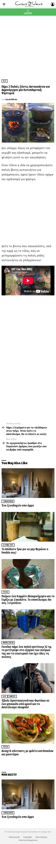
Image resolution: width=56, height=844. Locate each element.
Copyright (27, 837)
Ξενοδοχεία (8, 501)
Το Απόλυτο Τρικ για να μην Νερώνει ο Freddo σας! (25, 550)
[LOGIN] (52, 4)
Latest (28, 13)
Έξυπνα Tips (8, 545)
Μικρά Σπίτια (8, 643)
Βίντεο (12, 696)
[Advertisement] (28, 45)
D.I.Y (4, 696)
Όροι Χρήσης (41, 837)
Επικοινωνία (14, 837)
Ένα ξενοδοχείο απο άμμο (18, 505)
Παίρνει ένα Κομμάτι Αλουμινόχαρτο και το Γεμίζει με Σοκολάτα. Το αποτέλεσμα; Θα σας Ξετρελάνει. (28, 599)
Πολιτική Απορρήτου (28, 840)
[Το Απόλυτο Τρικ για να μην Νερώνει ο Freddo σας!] (28, 527)
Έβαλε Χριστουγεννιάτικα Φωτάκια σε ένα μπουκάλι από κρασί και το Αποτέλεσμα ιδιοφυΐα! (25, 704)
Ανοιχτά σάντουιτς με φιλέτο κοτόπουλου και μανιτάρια (27, 752)
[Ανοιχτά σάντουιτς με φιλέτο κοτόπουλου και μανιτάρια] (28, 728)
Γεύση (5, 592)
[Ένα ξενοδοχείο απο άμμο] (28, 483)
